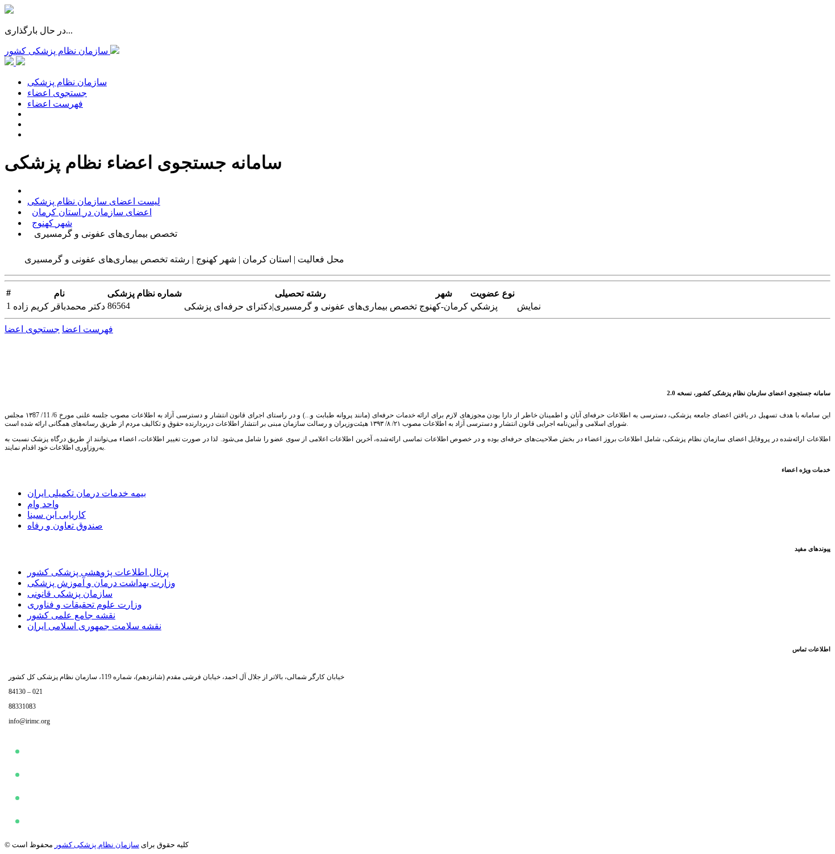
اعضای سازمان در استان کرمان (92, 212)
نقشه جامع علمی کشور (71, 615)
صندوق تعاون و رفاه (65, 525)
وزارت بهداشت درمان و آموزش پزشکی (101, 583)
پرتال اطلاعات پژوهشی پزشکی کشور (98, 572)
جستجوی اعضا (32, 329)
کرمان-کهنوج (443, 306)
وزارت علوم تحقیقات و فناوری (84, 604)
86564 (118, 306)
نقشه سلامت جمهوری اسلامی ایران (94, 626)
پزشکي (484, 306)
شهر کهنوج (52, 223)
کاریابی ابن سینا (56, 515)
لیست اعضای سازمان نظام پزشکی (93, 201)
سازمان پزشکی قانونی (69, 593)
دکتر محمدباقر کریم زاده (59, 306)
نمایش (529, 306)
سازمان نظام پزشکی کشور (97, 844)
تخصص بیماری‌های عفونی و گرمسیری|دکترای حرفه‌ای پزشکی (300, 306)
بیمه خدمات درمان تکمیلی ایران (86, 493)
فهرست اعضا (87, 329)
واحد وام (43, 504)
